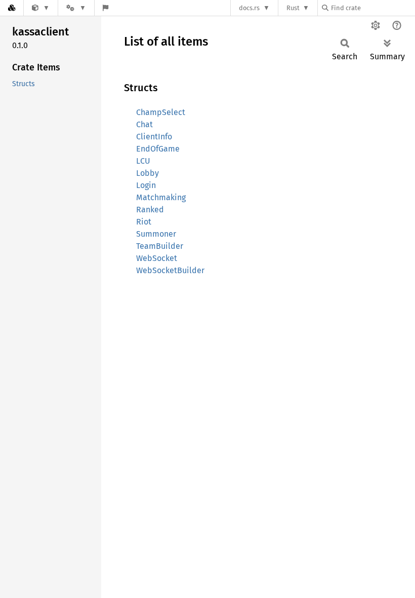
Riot (143, 222)
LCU (143, 161)
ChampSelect (160, 112)
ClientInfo (154, 136)
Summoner (156, 234)
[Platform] (76, 8)
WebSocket (156, 258)
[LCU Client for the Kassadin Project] (41, 8)
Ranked (150, 209)
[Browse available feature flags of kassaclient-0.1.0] (105, 8)
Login (146, 185)
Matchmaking (161, 197)
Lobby (147, 173)
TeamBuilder (159, 246)
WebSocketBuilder (170, 270)
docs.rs (249, 8)
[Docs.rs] (11, 8)
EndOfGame (158, 149)
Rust (293, 8)
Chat (144, 124)
